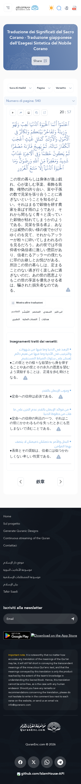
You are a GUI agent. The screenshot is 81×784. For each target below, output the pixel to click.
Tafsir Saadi (10, 591)
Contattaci (10, 545)
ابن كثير (58, 311)
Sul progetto (11, 523)
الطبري (16, 319)
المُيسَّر (25, 311)
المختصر (36, 311)
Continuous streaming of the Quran (26, 538)
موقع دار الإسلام (13, 562)
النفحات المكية (30, 319)
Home (7, 516)
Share (38, 61)
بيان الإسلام (10, 584)
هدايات (45, 319)
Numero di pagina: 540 (23, 101)
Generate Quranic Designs (20, 531)
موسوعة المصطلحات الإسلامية (21, 577)
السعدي (47, 311)
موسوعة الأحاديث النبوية (17, 569)
